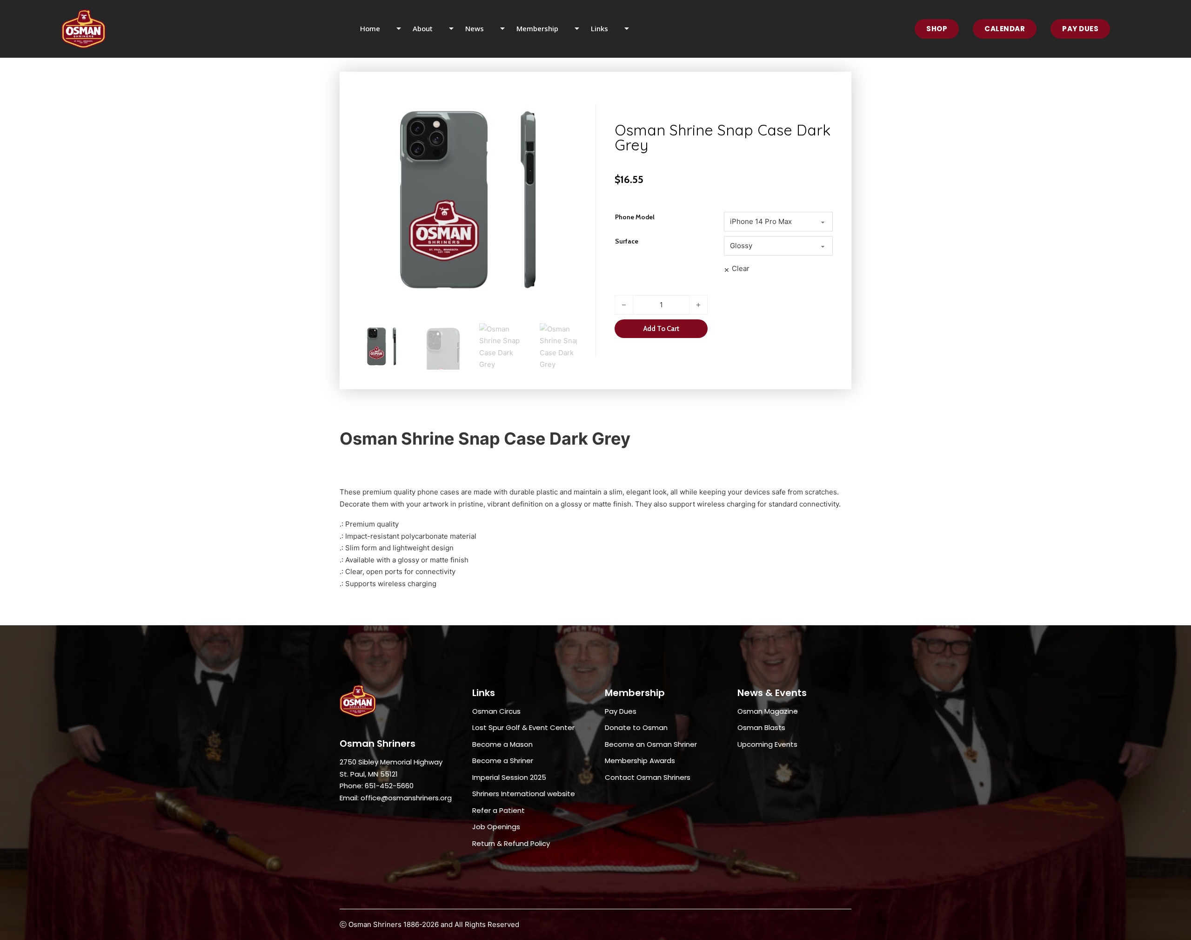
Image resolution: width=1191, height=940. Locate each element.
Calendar (1004, 29)
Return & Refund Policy (511, 843)
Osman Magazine (767, 711)
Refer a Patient (498, 810)
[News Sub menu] (508, 29)
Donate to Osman (636, 727)
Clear (740, 268)
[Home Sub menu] (404, 29)
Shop (936, 29)
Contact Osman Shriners (647, 777)
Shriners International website (523, 793)
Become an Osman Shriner (651, 744)
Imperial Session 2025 (509, 777)
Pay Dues (1080, 29)
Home (370, 28)
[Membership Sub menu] (583, 29)
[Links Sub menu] (632, 29)
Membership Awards (640, 760)
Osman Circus (496, 711)
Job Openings (496, 827)
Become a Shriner (502, 760)
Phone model (635, 217)
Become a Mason (502, 744)
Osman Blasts (761, 727)
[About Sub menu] (457, 29)
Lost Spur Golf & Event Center (523, 727)
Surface (626, 241)
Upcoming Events (767, 744)
